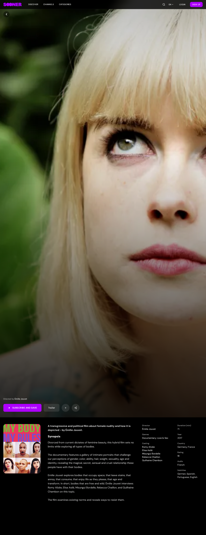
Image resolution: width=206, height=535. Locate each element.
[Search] (163, 4)
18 (178, 455)
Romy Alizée (148, 446)
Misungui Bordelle (151, 453)
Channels (48, 4)
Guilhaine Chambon (152, 460)
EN (170, 4)
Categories (65, 4)
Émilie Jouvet (21, 399)
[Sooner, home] (12, 4)
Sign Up (196, 4)
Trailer (51, 407)
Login (182, 4)
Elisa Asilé (147, 450)
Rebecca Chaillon (151, 457)
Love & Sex (162, 438)
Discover (33, 4)
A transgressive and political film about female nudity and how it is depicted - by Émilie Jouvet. (89, 428)
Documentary (149, 438)
